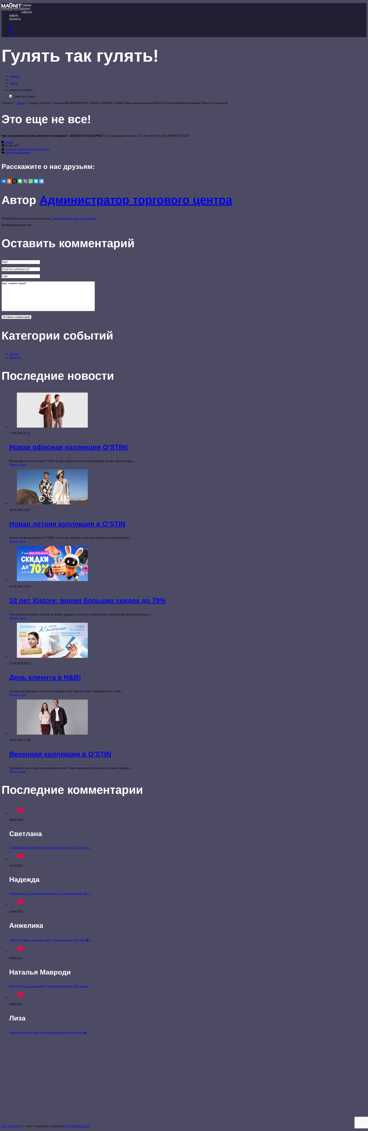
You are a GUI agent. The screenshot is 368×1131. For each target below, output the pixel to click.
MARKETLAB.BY (79, 1126)
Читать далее (17, 464)
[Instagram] (10, 32)
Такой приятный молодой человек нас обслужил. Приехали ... (50, 847)
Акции (13, 83)
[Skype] (36, 181)
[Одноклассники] (9, 181)
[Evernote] (20, 181)
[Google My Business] (10, 35)
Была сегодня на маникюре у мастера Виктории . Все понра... (49, 986)
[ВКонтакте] (10, 28)
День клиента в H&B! (45, 677)
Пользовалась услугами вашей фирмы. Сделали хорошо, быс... (50, 893)
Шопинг (25, 8)
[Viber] (25, 181)
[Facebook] (10, 25)
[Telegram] (41, 181)
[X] (14, 181)
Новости (15, 357)
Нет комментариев (17, 152)
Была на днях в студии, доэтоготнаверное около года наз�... (49, 1032)
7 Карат (20, 103)
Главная (26, 4)
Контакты (15, 18)
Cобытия (26, 11)
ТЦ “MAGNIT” (12, 1126)
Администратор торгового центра (27, 149)
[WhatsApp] (30, 181)
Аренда (13, 15)
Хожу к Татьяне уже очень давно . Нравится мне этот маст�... (50, 940)
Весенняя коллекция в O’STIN (60, 754)
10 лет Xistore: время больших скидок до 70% (87, 600)
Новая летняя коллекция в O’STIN (67, 524)
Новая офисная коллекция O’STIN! (68, 447)
